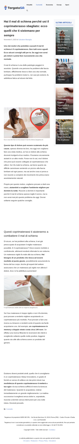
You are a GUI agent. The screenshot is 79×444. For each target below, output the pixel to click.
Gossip (59, 5)
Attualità (29, 5)
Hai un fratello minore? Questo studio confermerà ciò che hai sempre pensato (64, 70)
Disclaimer (52, 441)
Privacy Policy (43, 441)
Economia (49, 5)
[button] (27, 10)
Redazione (34, 441)
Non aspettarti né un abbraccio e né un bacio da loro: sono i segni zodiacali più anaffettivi (64, 131)
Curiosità (39, 5)
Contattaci (52, 430)
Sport (67, 5)
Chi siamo (26, 441)
